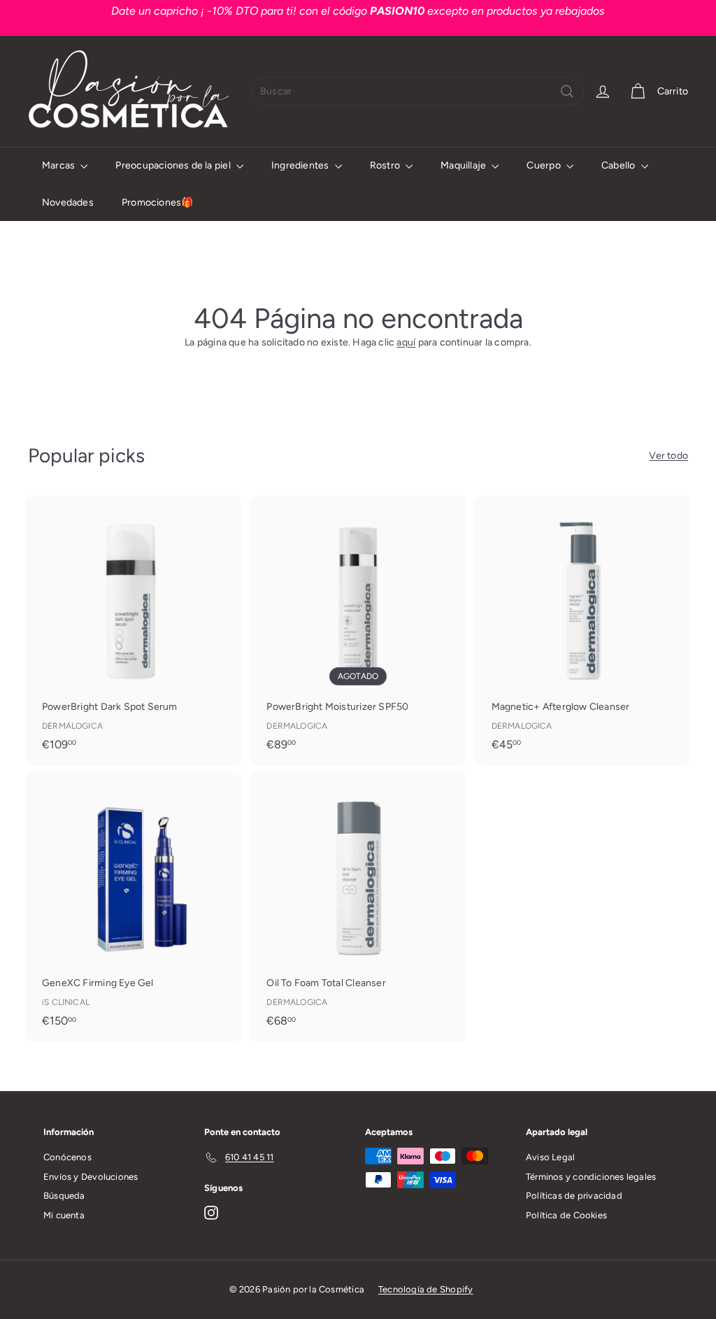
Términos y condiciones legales (591, 1176)
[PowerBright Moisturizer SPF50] (357, 630)
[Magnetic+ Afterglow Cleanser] (583, 630)
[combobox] (418, 91)
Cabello (619, 165)
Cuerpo (544, 165)
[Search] (567, 91)
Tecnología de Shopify (425, 1289)
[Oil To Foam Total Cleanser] (357, 906)
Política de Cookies (566, 1215)
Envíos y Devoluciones (90, 1176)
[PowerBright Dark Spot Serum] (133, 630)
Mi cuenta (64, 1215)
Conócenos (67, 1157)
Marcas (59, 165)
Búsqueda (64, 1195)
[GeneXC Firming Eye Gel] (133, 906)
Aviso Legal (550, 1157)
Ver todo (668, 456)
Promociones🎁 (158, 202)
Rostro (386, 165)
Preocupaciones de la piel (173, 165)
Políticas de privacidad (574, 1195)
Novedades (68, 202)
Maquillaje (464, 165)
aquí (405, 342)
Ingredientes (301, 165)
